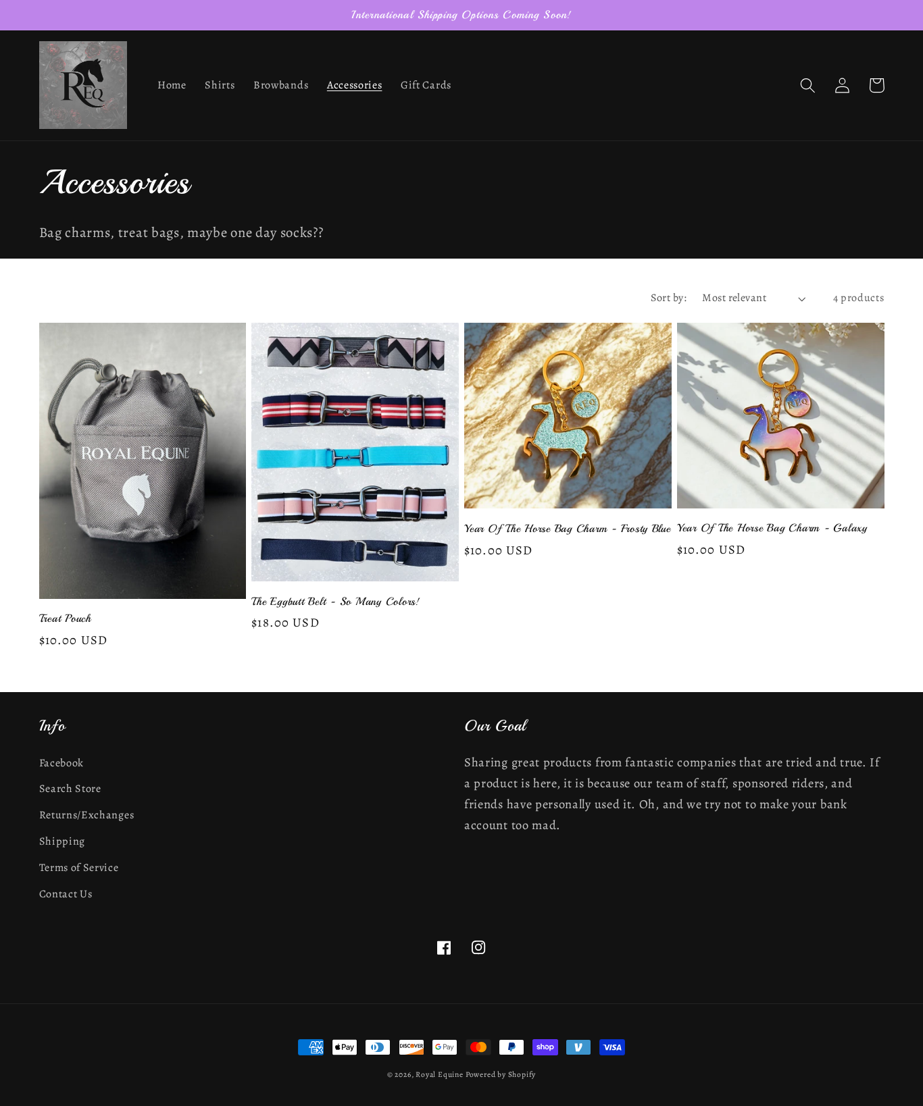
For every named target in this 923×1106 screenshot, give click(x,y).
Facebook (61, 763)
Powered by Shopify (501, 1074)
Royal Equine (440, 1074)
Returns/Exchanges (86, 815)
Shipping (62, 841)
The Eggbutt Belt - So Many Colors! (335, 601)
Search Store (70, 788)
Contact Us (66, 894)
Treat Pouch (65, 618)
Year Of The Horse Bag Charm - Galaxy (772, 528)
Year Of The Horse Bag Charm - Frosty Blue (567, 528)
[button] (808, 85)
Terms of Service (79, 867)
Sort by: (669, 297)
